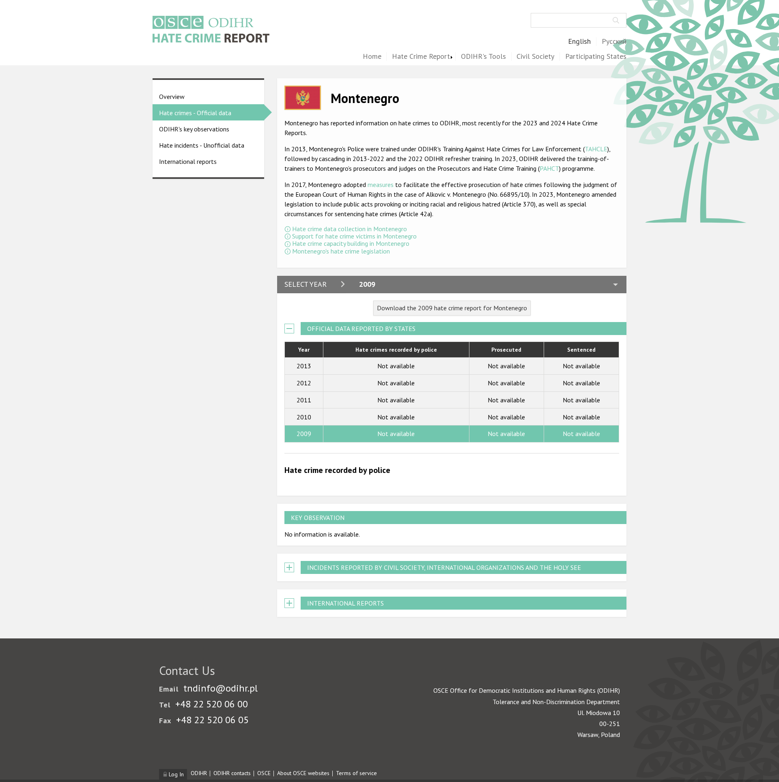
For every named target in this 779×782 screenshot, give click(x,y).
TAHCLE (596, 149)
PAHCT (549, 168)
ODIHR (199, 773)
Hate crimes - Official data (195, 113)
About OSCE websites (303, 773)
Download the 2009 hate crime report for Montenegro (452, 308)
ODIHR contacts (232, 773)
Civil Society (535, 56)
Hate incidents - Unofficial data (201, 145)
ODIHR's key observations (194, 129)
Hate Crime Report (421, 56)
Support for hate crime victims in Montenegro (354, 236)
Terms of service (356, 773)
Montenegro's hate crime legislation (341, 251)
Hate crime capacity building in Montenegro (350, 243)
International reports (188, 161)
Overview (172, 96)
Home (372, 56)
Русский (614, 41)
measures (381, 184)
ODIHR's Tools (483, 56)
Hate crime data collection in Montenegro (349, 228)
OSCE (264, 773)
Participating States (595, 56)
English (579, 41)
